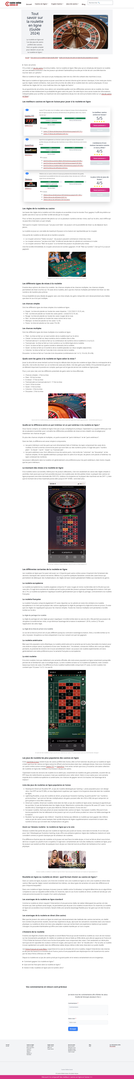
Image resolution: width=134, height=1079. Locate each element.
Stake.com (49, 1047)
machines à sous (33, 762)
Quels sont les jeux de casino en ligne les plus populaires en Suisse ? (78, 57)
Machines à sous (72, 1047)
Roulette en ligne (71, 1049)
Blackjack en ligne (72, 1050)
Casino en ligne (30, 1046)
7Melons (28, 179)
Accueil (29, 4)
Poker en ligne (71, 1052)
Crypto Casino (50, 1046)
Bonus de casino (30, 1047)
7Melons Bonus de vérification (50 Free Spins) (56, 199)
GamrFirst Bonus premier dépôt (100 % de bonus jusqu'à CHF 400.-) (62, 161)
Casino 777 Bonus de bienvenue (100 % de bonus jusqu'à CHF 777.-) (62, 131)
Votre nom (71, 1018)
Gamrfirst (60, 766)
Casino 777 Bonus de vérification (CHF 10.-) (55, 134)
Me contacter (112, 1046)
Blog (83, 4)
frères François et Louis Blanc (36, 949)
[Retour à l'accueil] (13, 4)
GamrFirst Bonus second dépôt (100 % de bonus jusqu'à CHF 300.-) (62, 163)
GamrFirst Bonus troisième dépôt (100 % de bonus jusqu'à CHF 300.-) (63, 165)
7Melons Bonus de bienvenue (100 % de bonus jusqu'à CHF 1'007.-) (62, 195)
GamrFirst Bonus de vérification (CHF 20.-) (55, 168)
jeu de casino (38, 68)
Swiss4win (29, 1054)
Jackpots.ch (29, 1053)
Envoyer (73, 1029)
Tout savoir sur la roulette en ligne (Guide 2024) (44, 57)
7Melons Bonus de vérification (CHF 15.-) (55, 197)
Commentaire (72, 1003)
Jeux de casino (71, 1046)
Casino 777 (29, 116)
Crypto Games (50, 1049)
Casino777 (29, 1049)
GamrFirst (29, 145)
